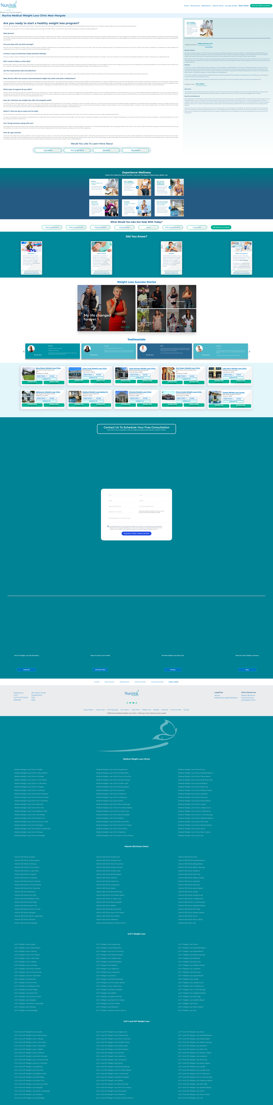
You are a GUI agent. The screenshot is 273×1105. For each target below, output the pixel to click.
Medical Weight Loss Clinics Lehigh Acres (194, 808)
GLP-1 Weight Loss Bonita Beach (109, 962)
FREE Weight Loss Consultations (241, 273)
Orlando (165, 710)
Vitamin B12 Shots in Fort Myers (26, 867)
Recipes (172, 669)
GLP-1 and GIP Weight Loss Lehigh (191, 1067)
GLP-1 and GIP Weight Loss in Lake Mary (30, 1046)
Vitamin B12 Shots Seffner (106, 906)
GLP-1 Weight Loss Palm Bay (189, 996)
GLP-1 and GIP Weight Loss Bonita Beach (112, 1049)
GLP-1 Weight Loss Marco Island (190, 1007)
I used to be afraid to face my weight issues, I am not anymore (148, 300)
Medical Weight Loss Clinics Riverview (193, 797)
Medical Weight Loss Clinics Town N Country (113, 776)
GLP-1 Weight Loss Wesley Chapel (191, 965)
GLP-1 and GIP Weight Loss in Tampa (28, 1039)
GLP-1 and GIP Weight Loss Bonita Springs (113, 1067)
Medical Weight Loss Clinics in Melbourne (194, 811)
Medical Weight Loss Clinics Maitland (192, 783)
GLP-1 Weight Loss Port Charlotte (27, 976)
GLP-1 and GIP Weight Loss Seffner (109, 1081)
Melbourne (146, 710)
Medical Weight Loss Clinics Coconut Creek (31, 822)
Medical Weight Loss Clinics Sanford (110, 790)
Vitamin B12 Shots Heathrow (107, 881)
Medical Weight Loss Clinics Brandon (28, 804)
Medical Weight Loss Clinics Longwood (111, 797)
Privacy (217, 695)
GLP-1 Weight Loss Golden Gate (108, 958)
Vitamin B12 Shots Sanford (106, 878)
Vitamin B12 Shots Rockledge (25, 923)
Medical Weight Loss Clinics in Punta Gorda (31, 797)
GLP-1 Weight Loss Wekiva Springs (191, 955)
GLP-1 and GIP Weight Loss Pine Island (111, 1091)
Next (249, 352)
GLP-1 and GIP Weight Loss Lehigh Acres (194, 1070)
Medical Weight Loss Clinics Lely (190, 836)
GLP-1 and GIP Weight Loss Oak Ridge (29, 1077)
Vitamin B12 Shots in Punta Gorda (27, 885)
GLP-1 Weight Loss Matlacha (107, 1007)
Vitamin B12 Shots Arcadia (24, 857)
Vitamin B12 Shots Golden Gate (108, 871)
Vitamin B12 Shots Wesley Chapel (191, 878)
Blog (247, 669)
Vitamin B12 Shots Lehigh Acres (190, 895)
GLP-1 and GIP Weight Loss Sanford (110, 1053)
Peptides (17, 700)
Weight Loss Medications (52, 227)
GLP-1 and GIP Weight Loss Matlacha (110, 1094)
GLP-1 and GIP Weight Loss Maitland (192, 1046)
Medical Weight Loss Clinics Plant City (193, 787)
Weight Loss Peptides (100, 227)
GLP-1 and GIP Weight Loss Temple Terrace (113, 1042)
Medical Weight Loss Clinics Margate (28, 825)
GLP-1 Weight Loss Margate (25, 1000)
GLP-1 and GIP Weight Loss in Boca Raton (30, 1035)
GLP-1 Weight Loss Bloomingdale (109, 990)
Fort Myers (124, 710)
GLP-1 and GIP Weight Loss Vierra (191, 1091)
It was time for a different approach (176, 324)
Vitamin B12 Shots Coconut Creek (27, 909)
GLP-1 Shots (48, 150)
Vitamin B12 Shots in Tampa (25, 864)
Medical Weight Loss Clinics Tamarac (28, 832)
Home (186, 6)
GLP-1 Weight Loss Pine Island (108, 1003)
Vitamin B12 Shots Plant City (189, 874)
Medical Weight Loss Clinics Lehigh (192, 804)
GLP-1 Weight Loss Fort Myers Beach (110, 983)
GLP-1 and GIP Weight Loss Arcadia (28, 1032)
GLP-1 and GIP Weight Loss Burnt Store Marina (114, 1098)
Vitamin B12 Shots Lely (187, 923)
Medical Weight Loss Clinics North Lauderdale (32, 829)
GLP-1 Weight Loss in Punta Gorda (27, 972)
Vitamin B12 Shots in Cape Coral (108, 899)
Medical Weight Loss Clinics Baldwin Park (30, 811)
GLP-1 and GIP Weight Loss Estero (109, 1063)
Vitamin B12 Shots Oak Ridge (25, 902)
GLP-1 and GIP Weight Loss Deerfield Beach (195, 1035)
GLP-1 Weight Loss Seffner (106, 993)
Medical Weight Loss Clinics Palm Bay (193, 822)
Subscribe (26, 669)
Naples (156, 710)
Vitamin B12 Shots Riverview (189, 885)
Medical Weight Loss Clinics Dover (191, 769)
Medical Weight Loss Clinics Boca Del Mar (112, 822)
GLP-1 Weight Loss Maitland (189, 958)
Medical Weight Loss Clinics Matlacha (111, 832)
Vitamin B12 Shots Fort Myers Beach (110, 895)
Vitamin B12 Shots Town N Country (109, 864)
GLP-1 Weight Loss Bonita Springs (109, 979)
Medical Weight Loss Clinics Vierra (191, 829)
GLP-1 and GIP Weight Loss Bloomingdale (112, 1077)
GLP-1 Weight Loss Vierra (188, 1003)
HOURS (51, 376)
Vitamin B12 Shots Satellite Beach (191, 913)
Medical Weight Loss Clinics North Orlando (31, 794)
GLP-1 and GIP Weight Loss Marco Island (194, 1094)
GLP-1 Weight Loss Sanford (106, 965)
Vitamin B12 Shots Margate (24, 913)
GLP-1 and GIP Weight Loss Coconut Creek (31, 1084)
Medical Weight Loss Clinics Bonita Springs (113, 804)
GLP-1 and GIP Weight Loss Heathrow (111, 1056)
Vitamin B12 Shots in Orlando (25, 878)
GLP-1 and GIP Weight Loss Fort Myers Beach (114, 1070)
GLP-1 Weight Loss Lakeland (189, 969)
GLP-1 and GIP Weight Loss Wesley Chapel (194, 1053)
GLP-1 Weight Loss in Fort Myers (27, 955)
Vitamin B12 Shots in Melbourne (190, 899)
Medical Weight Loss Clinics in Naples (29, 787)
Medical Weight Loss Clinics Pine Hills (29, 808)
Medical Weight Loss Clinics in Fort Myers (30, 780)
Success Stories (231, 6)
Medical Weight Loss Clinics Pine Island (111, 829)
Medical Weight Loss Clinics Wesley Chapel (195, 790)
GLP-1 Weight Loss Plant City (189, 962)
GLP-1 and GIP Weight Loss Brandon (28, 1067)
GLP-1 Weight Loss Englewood (108, 944)
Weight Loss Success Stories (172, 227)
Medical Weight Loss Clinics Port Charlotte (31, 801)
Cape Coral (100, 710)
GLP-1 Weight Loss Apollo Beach (191, 976)
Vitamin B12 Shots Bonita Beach (108, 874)
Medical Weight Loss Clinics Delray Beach (194, 776)
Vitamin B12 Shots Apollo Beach (190, 888)
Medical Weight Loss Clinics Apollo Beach (194, 801)
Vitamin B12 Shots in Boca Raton (27, 860)
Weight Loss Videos (124, 227)
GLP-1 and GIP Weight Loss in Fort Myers (30, 1042)
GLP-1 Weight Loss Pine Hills (25, 983)
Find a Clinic (244, 6)
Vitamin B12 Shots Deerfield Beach (191, 860)
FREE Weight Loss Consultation (221, 227)
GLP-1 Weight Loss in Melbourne (191, 986)
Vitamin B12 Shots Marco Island (190, 919)
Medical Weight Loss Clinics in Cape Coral (112, 811)
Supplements (36, 695)
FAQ (33, 697)
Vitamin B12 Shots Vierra (187, 916)
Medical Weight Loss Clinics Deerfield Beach (195, 773)
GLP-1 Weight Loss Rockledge (26, 1010)
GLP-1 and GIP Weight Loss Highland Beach (195, 1081)
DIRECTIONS (41, 376)
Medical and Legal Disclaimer (226, 698)
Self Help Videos (100, 669)
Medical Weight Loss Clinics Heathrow (111, 794)
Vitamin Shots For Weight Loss (101, 273)
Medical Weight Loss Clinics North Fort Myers (114, 825)
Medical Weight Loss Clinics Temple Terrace (113, 780)
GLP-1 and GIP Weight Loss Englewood (111, 1032)
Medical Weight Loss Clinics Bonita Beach (112, 787)
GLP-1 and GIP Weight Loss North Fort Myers (113, 1087)
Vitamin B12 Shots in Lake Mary (26, 871)
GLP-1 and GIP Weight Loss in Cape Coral (112, 1074)
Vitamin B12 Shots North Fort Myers (110, 913)
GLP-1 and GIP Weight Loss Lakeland (192, 1056)
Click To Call (32, 382)
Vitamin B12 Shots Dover (187, 857)
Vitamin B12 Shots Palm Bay (189, 909)
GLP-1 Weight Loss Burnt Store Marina (111, 1010)
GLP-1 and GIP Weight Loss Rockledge (29, 1098)
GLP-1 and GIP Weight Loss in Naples (28, 1049)
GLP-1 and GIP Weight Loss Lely (190, 1098)
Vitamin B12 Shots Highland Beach (191, 906)
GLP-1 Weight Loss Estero (106, 976)
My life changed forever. (97, 317)
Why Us (148, 227)
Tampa (186, 710)
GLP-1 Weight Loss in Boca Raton (27, 948)
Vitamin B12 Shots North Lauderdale (28, 916)
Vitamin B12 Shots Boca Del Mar (108, 909)
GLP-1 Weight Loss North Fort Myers (110, 1000)
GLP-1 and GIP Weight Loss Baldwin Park (30, 1074)
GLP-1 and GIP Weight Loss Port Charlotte (30, 1063)
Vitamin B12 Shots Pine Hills (25, 895)
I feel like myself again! (177, 301)
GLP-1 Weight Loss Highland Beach (192, 993)
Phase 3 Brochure (248, 695)
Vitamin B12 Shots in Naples (25, 874)
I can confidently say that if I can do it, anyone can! (147, 324)
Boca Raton (88, 710)
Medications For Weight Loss (31, 273)
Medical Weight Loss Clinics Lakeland (193, 794)
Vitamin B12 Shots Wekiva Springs (191, 867)
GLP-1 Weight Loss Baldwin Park (27, 986)
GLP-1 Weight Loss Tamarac (25, 1007)
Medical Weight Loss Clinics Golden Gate (112, 783)
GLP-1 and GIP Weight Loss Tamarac (28, 1094)
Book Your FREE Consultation (261, 5)
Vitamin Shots (217, 6)
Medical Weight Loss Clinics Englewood (111, 769)
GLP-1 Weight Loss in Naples (25, 962)
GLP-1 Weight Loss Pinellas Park (108, 948)
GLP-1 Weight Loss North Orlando (27, 969)
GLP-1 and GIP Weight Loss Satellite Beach (194, 1087)
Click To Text (54, 382)
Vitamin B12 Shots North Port (25, 906)
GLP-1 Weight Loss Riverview (189, 972)
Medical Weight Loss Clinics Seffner (110, 818)
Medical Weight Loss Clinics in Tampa (29, 776)
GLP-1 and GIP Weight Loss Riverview (192, 1060)
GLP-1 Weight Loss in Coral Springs (191, 990)
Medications (206, 6)
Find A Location (197, 227)
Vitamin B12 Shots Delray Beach (190, 864)
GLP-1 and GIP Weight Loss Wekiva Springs (195, 1042)
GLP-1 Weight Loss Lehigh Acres (190, 983)
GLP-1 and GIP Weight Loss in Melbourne (194, 1074)
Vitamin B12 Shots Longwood (107, 885)
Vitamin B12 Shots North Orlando (27, 881)
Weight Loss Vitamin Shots (76, 227)
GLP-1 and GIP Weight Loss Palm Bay (192, 1084)
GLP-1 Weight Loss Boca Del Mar (109, 996)
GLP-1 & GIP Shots (77, 150)
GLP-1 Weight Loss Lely (187, 1010)
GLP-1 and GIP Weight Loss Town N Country (113, 1039)
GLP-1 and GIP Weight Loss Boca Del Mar (112, 1084)
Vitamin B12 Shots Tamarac (24, 919)
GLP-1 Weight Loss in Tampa (25, 951)
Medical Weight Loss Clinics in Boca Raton (31, 773)
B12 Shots (106, 150)
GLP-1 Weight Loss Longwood (108, 972)
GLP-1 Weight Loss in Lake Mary (26, 958)
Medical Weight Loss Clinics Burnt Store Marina (115, 836)
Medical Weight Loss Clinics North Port (29, 818)
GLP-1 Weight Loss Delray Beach (190, 951)
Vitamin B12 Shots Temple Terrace (109, 867)
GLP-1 (16, 695)
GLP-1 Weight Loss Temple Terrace (109, 955)
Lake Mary (136, 710)
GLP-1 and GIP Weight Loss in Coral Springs (195, 1077)
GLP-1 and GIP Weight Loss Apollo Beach (194, 1063)
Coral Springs (112, 710)
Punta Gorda (176, 710)
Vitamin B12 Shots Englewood (108, 857)
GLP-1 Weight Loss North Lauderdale (28, 1003)
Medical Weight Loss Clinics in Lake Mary (30, 783)
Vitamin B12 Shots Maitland (189, 871)
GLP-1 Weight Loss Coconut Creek (27, 996)
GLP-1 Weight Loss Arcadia (24, 944)
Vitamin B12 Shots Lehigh (188, 892)
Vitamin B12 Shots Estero (106, 888)
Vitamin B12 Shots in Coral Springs (191, 902)
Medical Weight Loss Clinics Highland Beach (195, 818)
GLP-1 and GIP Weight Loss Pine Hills (28, 1070)
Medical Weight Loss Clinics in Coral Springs (195, 815)
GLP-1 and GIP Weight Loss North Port (29, 1081)
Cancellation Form (248, 700)
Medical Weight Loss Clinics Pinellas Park (112, 773)
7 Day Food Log (247, 698)
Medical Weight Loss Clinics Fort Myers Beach (114, 808)
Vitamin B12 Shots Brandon (25, 892)
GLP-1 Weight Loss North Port (26, 993)
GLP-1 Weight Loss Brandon (25, 979)
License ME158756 (209, 47)
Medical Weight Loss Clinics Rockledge (29, 836)
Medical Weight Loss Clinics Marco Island (194, 832)
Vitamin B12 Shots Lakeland (189, 881)
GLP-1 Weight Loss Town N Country (110, 951)
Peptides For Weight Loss (171, 273)
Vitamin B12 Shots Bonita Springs (109, 892)
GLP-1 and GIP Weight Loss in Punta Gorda (31, 1060)
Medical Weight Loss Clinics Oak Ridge (29, 815)
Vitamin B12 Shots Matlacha (107, 919)
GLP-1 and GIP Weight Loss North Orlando (30, 1056)
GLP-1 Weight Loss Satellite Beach (191, 1000)
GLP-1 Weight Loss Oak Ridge (25, 990)
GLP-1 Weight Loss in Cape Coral (109, 986)
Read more (125, 327)
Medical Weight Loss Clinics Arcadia (28, 769)
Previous (24, 352)
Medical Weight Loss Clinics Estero (109, 801)
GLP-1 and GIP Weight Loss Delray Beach (194, 1039)
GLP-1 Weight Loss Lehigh (188, 979)
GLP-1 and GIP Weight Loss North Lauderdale (32, 1091)
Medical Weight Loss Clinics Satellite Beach (195, 825)
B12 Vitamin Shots (38, 693)
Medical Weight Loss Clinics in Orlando (29, 790)
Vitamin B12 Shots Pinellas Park (108, 860)
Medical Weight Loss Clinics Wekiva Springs (195, 780)
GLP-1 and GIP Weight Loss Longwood (111, 1060)
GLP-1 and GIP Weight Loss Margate (28, 1087)
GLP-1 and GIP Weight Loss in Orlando (29, 1053)
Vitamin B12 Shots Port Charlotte (27, 888)
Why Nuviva (195, 6)
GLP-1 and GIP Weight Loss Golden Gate (112, 1046)
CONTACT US (46, 379)
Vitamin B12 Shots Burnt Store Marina (111, 923)
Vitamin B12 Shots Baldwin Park (26, 899)
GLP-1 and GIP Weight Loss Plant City (192, 1049)
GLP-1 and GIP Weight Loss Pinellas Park (112, 1035)
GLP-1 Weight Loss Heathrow (107, 969)
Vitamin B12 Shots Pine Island (107, 916)
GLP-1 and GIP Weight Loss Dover (191, 1032)
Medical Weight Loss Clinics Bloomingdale (113, 815)
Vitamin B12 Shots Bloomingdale (109, 902)
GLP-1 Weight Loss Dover (188, 944)
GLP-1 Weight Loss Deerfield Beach (192, 948)
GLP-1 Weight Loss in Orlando (26, 965)
